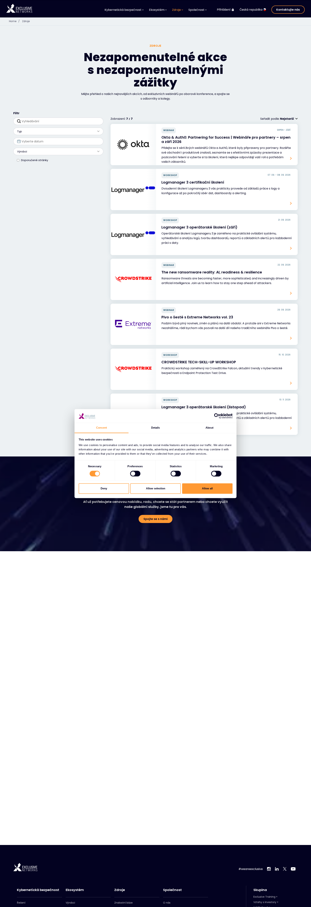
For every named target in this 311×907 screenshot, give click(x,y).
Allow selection (155, 488)
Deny (104, 488)
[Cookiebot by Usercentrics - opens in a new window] (217, 416)
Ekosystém (75, 890)
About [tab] (209, 427)
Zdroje (26, 21)
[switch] (135, 473)
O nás (166, 902)
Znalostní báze (123, 902)
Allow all (207, 488)
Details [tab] (155, 427)
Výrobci (70, 902)
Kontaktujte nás (288, 10)
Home (14, 21)
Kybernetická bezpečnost (38, 890)
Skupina (260, 890)
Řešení (21, 902)
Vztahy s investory (264, 902)
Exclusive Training (264, 897)
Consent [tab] (101, 427)
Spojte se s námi (155, 519)
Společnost (172, 890)
